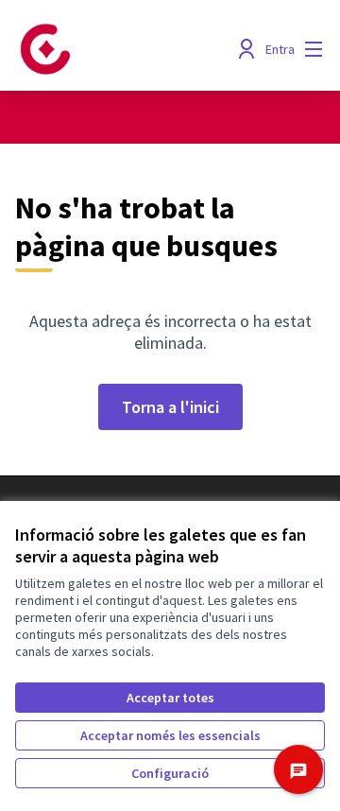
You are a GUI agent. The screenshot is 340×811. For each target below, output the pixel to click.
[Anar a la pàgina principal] (129, 49)
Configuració (170, 773)
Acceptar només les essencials (170, 735)
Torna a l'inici (170, 407)
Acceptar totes (170, 697)
